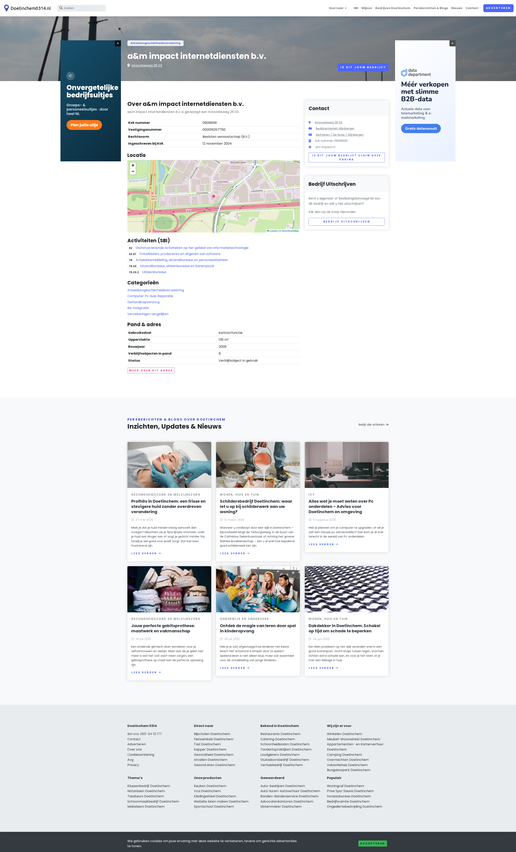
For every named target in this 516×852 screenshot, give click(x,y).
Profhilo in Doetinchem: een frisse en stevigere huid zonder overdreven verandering (168, 506)
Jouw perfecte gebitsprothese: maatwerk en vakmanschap (163, 628)
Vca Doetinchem (207, 791)
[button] (213, 196)
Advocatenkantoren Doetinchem (286, 801)
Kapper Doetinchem (210, 749)
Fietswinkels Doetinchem (213, 739)
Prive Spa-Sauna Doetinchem (350, 791)
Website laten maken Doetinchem (221, 801)
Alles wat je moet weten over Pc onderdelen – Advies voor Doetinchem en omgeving (341, 506)
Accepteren (372, 843)
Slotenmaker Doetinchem (281, 806)
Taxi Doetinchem (207, 744)
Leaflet (273, 230)
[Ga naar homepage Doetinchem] (26, 8)
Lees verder (144, 553)
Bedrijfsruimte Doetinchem (348, 801)
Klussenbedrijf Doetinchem (148, 786)
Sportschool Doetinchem (214, 806)
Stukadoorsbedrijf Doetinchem (284, 759)
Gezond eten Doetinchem (214, 765)
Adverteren (498, 8)
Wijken (366, 8)
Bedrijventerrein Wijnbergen (335, 128)
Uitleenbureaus (154, 272)
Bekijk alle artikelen (372, 425)
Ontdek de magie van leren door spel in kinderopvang (258, 628)
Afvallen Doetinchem (210, 759)
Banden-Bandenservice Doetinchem (289, 796)
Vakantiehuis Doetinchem (347, 765)
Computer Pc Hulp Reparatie (150, 296)
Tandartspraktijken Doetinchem (285, 749)
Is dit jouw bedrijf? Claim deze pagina (346, 157)
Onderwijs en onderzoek (244, 619)
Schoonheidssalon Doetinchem (285, 744)
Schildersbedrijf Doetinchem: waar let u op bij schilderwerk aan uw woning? (256, 506)
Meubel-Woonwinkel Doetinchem (353, 739)
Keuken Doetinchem (210, 786)
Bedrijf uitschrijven (346, 221)
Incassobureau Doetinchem (349, 796)
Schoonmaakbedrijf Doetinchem (153, 801)
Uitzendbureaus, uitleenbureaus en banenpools (177, 266)
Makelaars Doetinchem (145, 806)
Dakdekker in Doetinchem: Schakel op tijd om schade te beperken (344, 628)
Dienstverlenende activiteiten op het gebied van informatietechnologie (192, 247)
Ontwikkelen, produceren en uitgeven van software (180, 254)
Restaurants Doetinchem (280, 734)
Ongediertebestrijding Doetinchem (354, 806)
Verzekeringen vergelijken (148, 314)
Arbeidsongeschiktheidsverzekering (155, 43)
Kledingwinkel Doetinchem (215, 796)
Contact (472, 8)
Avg (130, 759)
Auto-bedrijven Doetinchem (282, 786)
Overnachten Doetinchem (348, 759)
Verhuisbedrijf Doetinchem (281, 765)
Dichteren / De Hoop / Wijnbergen (340, 135)
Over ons (134, 749)
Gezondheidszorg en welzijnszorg (166, 495)
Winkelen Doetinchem (344, 734)
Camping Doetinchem (344, 754)
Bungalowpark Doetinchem (348, 770)
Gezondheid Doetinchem (213, 754)
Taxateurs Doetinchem (145, 796)
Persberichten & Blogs (431, 8)
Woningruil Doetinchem (345, 786)
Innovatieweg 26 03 (146, 65)
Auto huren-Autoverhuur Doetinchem (290, 791)
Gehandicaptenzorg (143, 302)
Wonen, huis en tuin (239, 495)
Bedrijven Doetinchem (392, 8)
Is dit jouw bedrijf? (363, 67)
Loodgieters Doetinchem (280, 754)
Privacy (133, 765)
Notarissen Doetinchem (146, 791)
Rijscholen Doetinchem (212, 734)
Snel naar (336, 8)
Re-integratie (138, 308)
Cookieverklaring (140, 754)
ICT (312, 495)
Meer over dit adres (151, 370)
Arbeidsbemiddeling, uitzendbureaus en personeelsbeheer (182, 260)
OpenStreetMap (290, 230)
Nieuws (456, 8)
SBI (356, 8)
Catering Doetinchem (277, 739)
